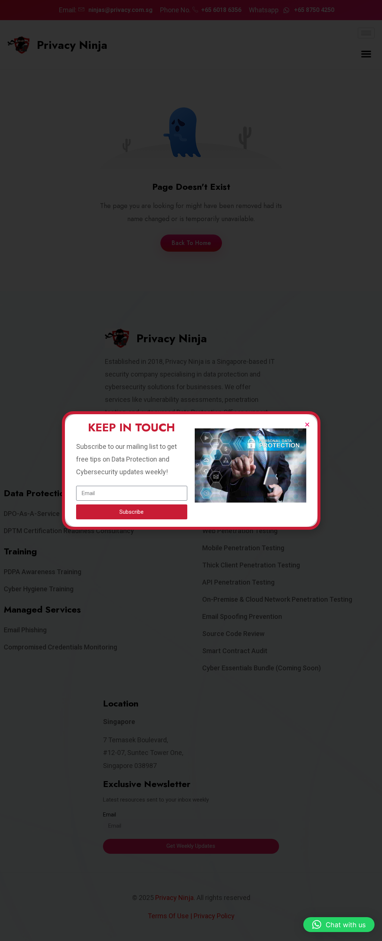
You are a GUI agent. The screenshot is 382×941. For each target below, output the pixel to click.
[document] (191, 470)
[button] (339, 924)
